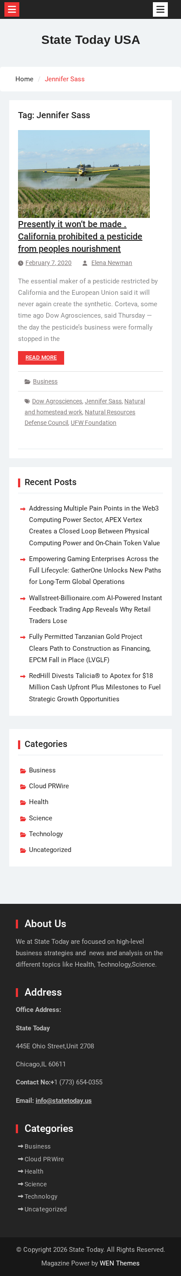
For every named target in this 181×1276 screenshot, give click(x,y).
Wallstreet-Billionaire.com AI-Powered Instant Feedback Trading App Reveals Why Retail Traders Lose (95, 609)
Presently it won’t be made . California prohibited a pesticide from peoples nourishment (80, 236)
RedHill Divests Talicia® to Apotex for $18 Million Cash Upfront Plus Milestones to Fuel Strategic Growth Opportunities (95, 687)
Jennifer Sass (103, 401)
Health (38, 802)
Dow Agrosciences (57, 401)
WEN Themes (120, 1263)
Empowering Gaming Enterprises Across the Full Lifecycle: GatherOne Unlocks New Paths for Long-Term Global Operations (95, 570)
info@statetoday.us (64, 1101)
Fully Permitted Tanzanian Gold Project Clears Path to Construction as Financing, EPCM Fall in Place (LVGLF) (90, 648)
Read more (41, 357)
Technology (46, 834)
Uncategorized (50, 850)
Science (40, 818)
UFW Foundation (93, 422)
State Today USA (90, 40)
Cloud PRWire (49, 786)
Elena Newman (111, 262)
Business (45, 381)
